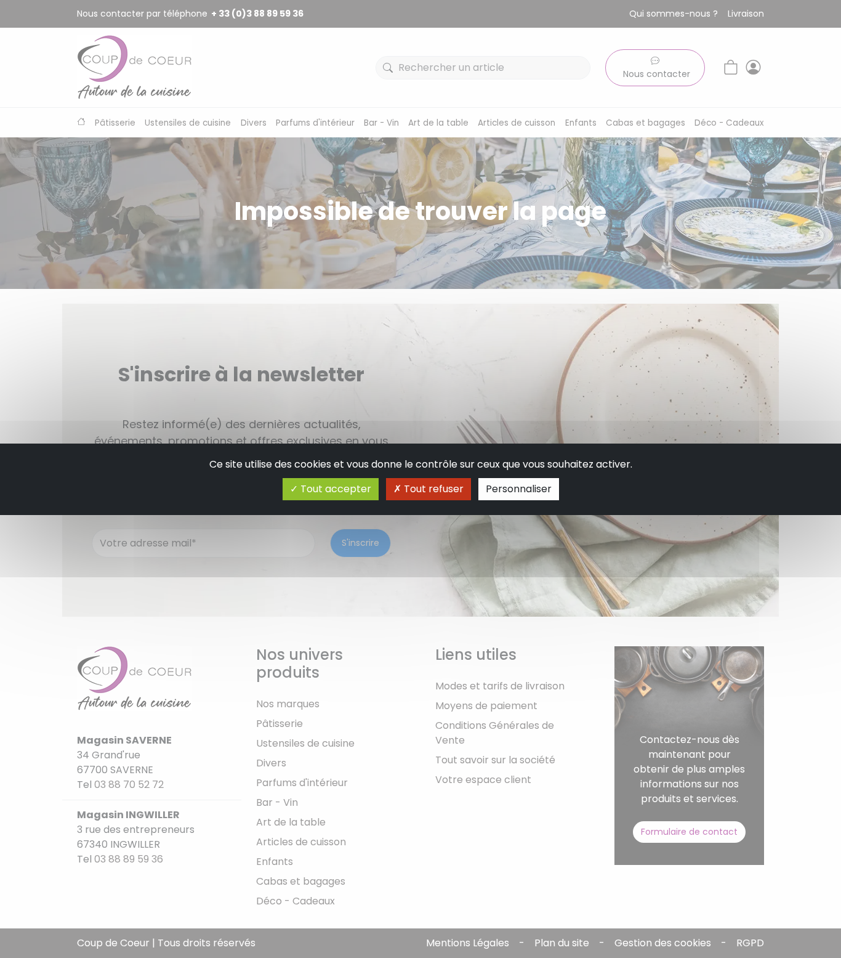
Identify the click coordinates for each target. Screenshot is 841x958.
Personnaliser (519, 489)
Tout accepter (334, 489)
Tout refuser (432, 489)
